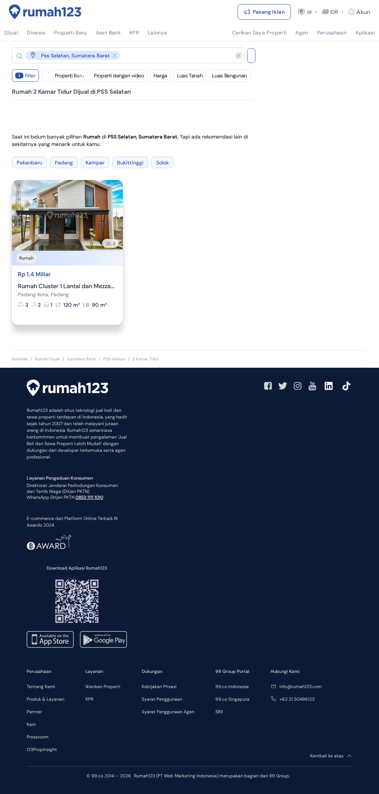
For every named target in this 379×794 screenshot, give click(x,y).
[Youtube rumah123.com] (312, 385)
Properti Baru (69, 75)
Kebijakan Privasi (159, 687)
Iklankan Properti (102, 687)
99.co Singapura (232, 699)
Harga (160, 75)
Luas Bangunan (229, 75)
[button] (122, 55)
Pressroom (37, 737)
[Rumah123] (45, 11)
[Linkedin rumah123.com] (329, 386)
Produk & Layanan (45, 699)
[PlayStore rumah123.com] (103, 639)
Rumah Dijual (47, 358)
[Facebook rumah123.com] (268, 385)
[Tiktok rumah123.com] (346, 386)
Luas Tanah (190, 75)
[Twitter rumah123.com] (282, 385)
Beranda (19, 358)
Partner (34, 712)
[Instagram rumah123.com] (297, 385)
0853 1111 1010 (89, 497)
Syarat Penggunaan (162, 699)
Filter (27, 75)
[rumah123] (67, 389)
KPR (89, 699)
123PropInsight (42, 750)
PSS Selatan (114, 358)
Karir (31, 724)
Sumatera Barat (81, 358)
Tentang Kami (41, 687)
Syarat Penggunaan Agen (168, 712)
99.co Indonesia (232, 687)
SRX (219, 712)
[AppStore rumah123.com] (50, 639)
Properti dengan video (119, 75)
